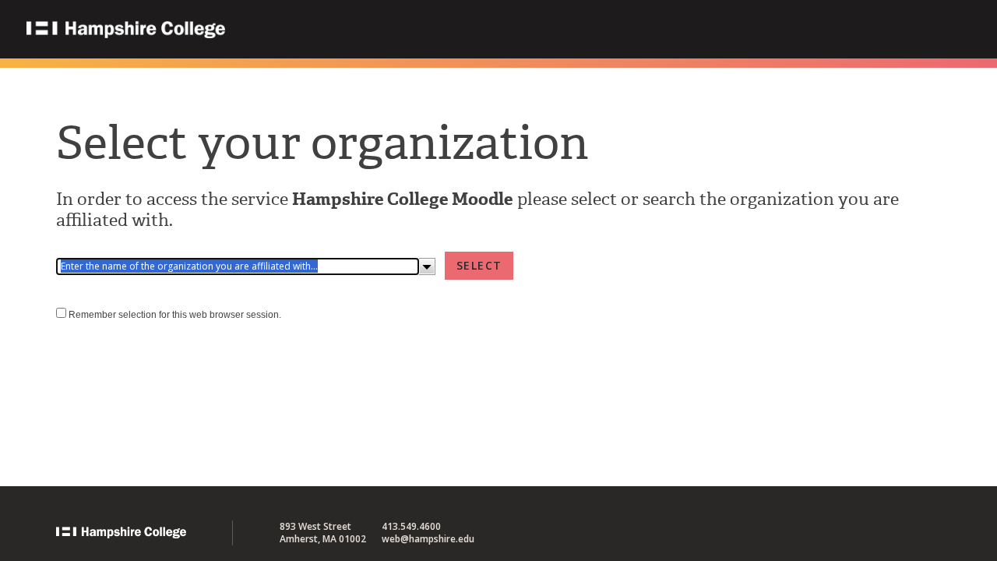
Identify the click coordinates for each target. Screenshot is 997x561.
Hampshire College (225, 30)
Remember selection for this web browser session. (175, 314)
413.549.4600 (411, 526)
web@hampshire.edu (428, 538)
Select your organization (322, 142)
